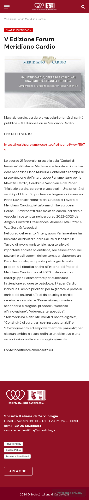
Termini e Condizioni (17, 456)
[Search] (83, 6)
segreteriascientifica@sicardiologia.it (31, 430)
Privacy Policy (13, 443)
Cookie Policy (13, 449)
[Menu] (7, 6)
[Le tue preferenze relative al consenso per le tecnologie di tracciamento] (69, 493)
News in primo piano (18, 29)
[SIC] (45, 6)
